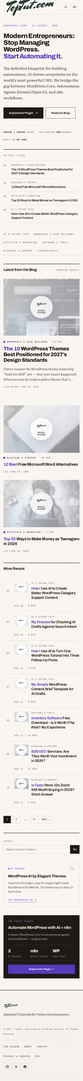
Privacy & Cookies (16, 1056)
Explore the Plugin (21, 112)
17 (34, 819)
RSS (37, 1056)
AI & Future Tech (16, 234)
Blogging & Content (18, 251)
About (28, 1046)
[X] (16, 1066)
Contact (42, 1046)
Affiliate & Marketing (20, 242)
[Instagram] (7, 1066)
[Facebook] (25, 1066)
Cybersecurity (47, 251)
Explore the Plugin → (41, 969)
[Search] (65, 6)
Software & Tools (55, 242)
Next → (46, 819)
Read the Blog (60, 112)
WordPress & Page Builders (54, 234)
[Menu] (74, 6)
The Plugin (11, 1046)
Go (74, 849)
